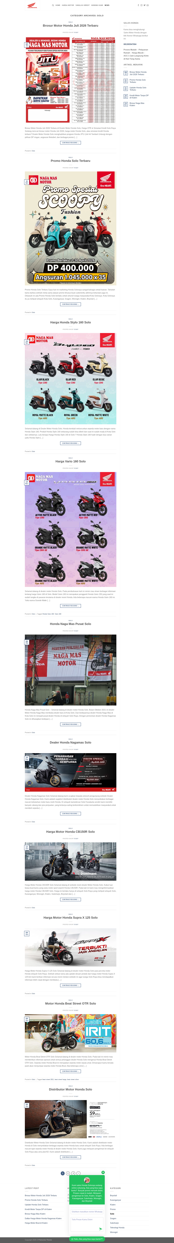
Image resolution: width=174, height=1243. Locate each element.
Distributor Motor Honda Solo (70, 1089)
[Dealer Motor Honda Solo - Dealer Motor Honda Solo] (37, 5)
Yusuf (76, 32)
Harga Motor (68, 5)
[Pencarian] (53, 5)
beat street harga (60, 1079)
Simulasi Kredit (83, 5)
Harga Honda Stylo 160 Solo (70, 322)
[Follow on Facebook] (138, 5)
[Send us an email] (148, 5)
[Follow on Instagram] (141, 5)
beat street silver (73, 1079)
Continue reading (70, 143)
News (107, 5)
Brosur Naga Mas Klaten (137, 104)
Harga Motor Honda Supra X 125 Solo (71, 917)
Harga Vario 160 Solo (71, 461)
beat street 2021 (48, 1079)
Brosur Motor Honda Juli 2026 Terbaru (70, 25)
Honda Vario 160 (48, 614)
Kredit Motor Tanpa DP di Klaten (139, 96)
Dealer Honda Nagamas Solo (70, 742)
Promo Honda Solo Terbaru (70, 160)
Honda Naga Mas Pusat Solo (70, 624)
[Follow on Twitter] (144, 5)
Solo (71, 22)
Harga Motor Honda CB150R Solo (70, 831)
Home (58, 5)
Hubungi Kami (97, 5)
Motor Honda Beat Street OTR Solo (70, 1003)
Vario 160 (58, 614)
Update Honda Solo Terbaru (138, 89)
